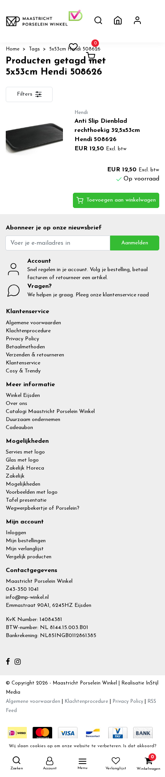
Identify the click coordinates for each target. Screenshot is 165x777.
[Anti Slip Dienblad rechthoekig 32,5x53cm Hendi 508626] (34, 136)
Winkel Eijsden (23, 395)
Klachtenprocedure (28, 331)
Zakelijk (15, 476)
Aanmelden (134, 243)
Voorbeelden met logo (32, 492)
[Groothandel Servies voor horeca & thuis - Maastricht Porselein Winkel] (37, 21)
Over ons (16, 403)
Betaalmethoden (25, 347)
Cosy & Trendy (23, 371)
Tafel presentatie (26, 500)
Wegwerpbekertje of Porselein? (42, 508)
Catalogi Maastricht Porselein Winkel (50, 412)
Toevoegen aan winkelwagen (121, 200)
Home (13, 49)
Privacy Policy (22, 339)
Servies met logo (25, 452)
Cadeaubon (19, 428)
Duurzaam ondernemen (33, 420)
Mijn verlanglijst (25, 549)
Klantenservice (23, 363)
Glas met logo (22, 460)
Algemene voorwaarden (33, 323)
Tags (34, 49)
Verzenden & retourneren (35, 355)
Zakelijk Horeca (25, 468)
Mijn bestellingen (26, 541)
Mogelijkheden (23, 484)
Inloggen (16, 533)
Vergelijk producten (28, 557)
